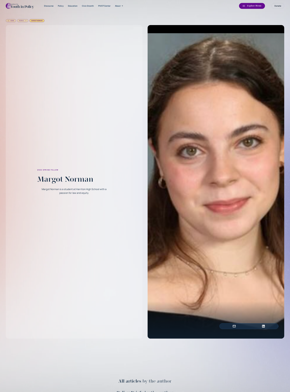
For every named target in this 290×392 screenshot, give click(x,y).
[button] (119, 6)
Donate (277, 6)
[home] (20, 6)
